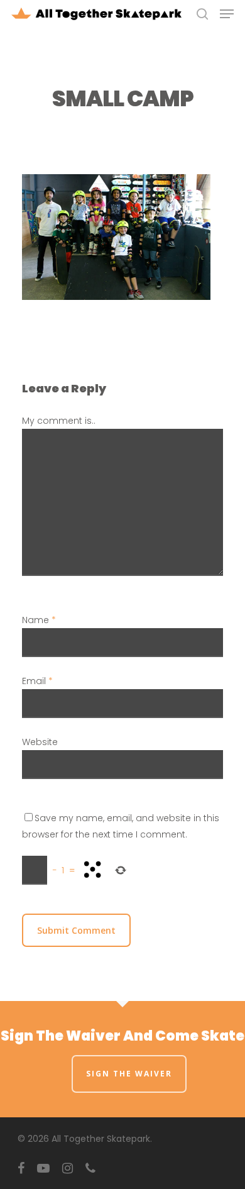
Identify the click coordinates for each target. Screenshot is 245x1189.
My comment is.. (58, 420)
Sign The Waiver (129, 1073)
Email (37, 681)
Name (39, 620)
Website (40, 742)
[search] (202, 14)
